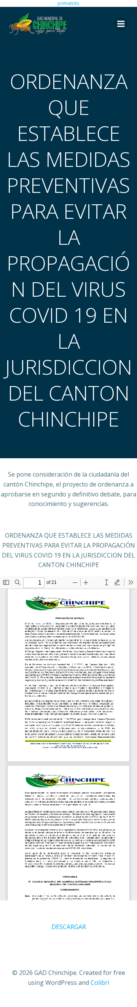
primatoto (68, 3)
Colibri (100, 982)
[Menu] (121, 24)
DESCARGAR (68, 927)
